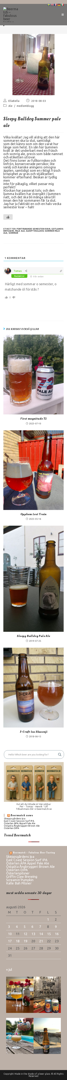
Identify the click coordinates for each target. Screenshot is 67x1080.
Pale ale (20, 231)
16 (57, 934)
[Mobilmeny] (63, 14)
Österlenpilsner (18, 873)
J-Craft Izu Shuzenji (33, 732)
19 (25, 941)
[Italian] (62, 4)
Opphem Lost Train (33, 514)
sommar (13, 233)
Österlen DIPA (11, 828)
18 (18, 941)
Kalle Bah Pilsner (19, 883)
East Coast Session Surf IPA (19, 821)
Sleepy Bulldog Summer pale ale (31, 232)
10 (10, 934)
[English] (52, 4)
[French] (56, 4)
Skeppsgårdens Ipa (14, 818)
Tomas (18, 270)
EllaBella (14, 100)
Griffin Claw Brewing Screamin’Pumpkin (21, 878)
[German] (59, 4)
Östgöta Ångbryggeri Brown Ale (22, 825)
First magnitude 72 (33, 419)
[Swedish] (49, 4)
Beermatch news (22, 815)
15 (49, 934)
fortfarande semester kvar (33, 229)
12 (25, 934)
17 (10, 941)
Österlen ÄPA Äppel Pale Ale (19, 823)
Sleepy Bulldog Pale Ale (33, 636)
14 (41, 934)
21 (41, 941)
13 (33, 934)
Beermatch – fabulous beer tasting (34, 852)
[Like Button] (8, 217)
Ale (10, 105)
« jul (9, 969)
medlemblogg (25, 105)
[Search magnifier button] (59, 754)
